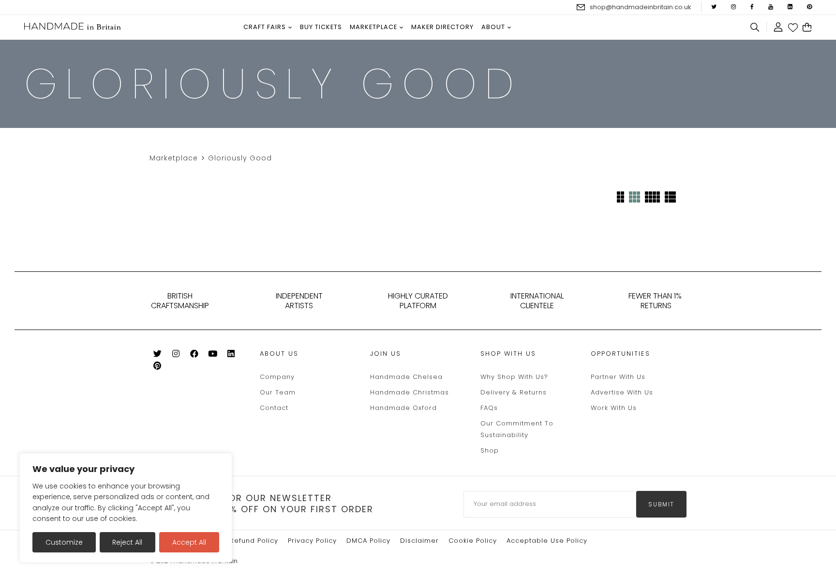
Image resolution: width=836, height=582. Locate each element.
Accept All (189, 542)
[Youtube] (213, 355)
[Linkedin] (231, 355)
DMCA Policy (368, 540)
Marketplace (173, 158)
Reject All (127, 542)
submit (661, 504)
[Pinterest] (157, 368)
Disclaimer (419, 540)
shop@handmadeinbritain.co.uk (640, 7)
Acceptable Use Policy (547, 540)
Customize (64, 542)
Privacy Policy (312, 540)
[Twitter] (157, 355)
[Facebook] (194, 355)
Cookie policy (472, 540)
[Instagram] (176, 355)
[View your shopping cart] (807, 27)
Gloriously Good (240, 158)
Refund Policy (254, 540)
